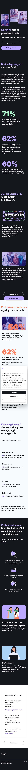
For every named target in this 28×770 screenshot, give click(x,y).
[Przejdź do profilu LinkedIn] (26, 762)
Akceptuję (14, 392)
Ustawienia (13, 396)
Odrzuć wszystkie (14, 400)
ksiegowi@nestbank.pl (13, 710)
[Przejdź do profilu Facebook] (24, 762)
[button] (14, 754)
